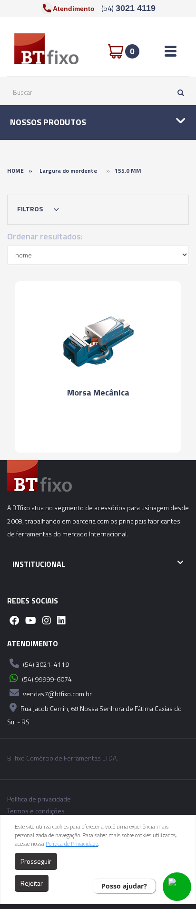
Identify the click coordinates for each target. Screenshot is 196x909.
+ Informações (98, 427)
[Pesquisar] (178, 92)
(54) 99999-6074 (46, 679)
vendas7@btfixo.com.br (56, 694)
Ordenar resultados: (45, 236)
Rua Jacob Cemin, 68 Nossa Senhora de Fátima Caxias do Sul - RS (94, 715)
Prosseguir (35, 861)
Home (15, 171)
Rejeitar (31, 883)
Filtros (30, 209)
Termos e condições (36, 811)
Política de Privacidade (72, 843)
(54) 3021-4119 (45, 664)
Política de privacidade (39, 799)
